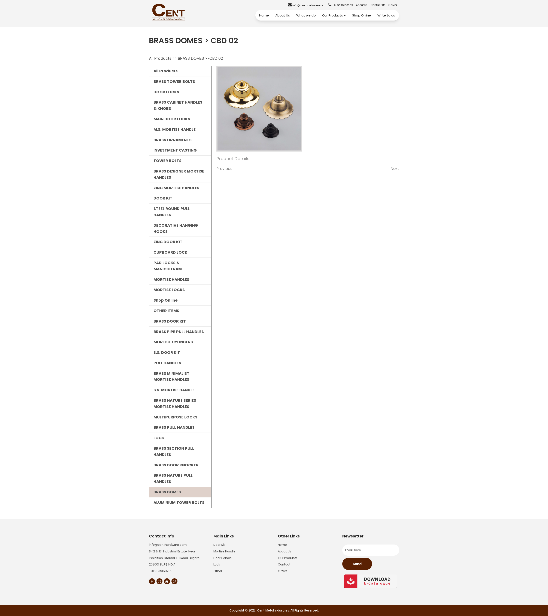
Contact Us (378, 5)
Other (217, 571)
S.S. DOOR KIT (166, 352)
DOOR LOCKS (166, 92)
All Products (160, 58)
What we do (306, 15)
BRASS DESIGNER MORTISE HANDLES (178, 174)
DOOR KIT (162, 198)
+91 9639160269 (160, 571)
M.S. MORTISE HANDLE (174, 129)
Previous (224, 168)
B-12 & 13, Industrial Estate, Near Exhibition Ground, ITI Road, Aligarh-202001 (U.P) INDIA (175, 558)
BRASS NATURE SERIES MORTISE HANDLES (174, 403)
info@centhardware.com (168, 545)
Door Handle (222, 558)
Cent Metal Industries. (273, 610)
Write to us (386, 15)
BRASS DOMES (191, 58)
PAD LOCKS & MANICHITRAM (167, 266)
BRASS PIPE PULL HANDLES (178, 331)
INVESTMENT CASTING (175, 150)
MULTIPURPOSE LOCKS (175, 417)
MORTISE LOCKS (169, 289)
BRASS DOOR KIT (169, 321)
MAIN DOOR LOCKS (171, 119)
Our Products (288, 558)
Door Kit (219, 545)
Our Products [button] (332, 15)
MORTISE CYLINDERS (173, 342)
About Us (362, 5)
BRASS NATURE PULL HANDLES (173, 478)
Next (395, 168)
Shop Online (361, 15)
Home (264, 15)
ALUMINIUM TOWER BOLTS (178, 502)
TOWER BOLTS (167, 160)
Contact (284, 564)
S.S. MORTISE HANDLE (174, 390)
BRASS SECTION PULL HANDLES (173, 451)
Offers (282, 571)
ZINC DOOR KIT (167, 241)
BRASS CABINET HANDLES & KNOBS (177, 105)
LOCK (158, 437)
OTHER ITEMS (166, 310)
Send (357, 563)
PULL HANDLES (167, 363)
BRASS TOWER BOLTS (174, 81)
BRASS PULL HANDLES (174, 427)
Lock (216, 564)
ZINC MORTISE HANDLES (176, 187)
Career (392, 5)
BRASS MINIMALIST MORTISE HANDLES (171, 376)
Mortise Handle (224, 551)
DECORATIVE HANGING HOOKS (175, 228)
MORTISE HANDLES (171, 279)
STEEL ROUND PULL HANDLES (171, 211)
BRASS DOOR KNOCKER (175, 465)
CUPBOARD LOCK (170, 252)
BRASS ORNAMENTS (172, 140)
